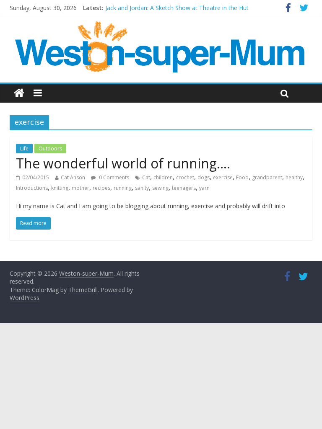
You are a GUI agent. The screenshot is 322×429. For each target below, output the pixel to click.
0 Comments (113, 177)
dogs (203, 177)
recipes (101, 187)
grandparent (267, 177)
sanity (142, 187)
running (123, 187)
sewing (160, 187)
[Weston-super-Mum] (161, 25)
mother (80, 187)
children (163, 177)
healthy (294, 177)
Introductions (32, 187)
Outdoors (50, 148)
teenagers (184, 187)
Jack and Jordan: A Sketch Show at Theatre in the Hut (177, 8)
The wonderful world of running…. (123, 163)
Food (242, 177)
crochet (185, 177)
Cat (146, 177)
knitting (59, 187)
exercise (223, 177)
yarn (204, 187)
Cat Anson (73, 177)
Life (24, 148)
